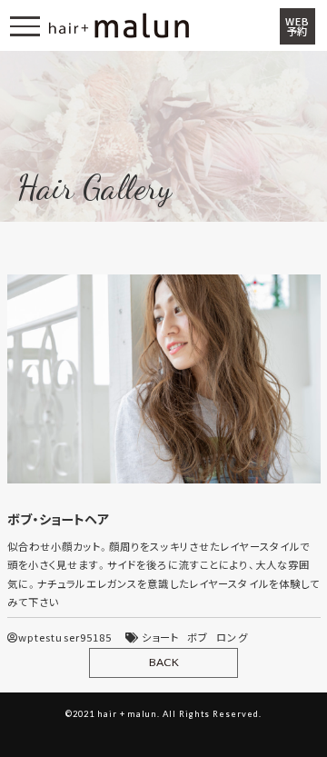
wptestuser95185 (65, 637)
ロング (231, 637)
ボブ (197, 637)
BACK (164, 662)
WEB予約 (297, 26)
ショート (161, 637)
